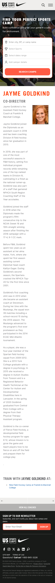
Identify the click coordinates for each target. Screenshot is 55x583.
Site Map (6, 555)
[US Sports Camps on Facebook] (4, 549)
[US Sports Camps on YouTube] (18, 549)
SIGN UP (44, 527)
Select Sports (15, 48)
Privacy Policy (38, 564)
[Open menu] (50, 5)
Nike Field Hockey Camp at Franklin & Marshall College (30, 486)
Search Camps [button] (27, 71)
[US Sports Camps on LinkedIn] (23, 549)
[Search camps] (28, 549)
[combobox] (29, 42)
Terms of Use (18, 555)
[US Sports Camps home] (14, 5)
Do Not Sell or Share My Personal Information (31, 566)
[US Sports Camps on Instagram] (8, 549)
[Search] (43, 5)
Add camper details (18, 62)
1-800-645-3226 (29, 557)
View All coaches (27, 507)
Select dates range (18, 55)
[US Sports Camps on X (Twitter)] (13, 549)
